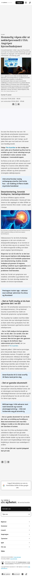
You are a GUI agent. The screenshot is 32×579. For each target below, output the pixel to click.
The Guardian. (13, 346)
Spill (2, 543)
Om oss (3, 547)
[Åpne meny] (25, 3)
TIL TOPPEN (4, 500)
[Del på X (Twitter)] (16, 104)
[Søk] (30, 2)
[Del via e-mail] (18, 104)
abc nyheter (7, 574)
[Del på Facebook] (13, 104)
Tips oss (5, 514)
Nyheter (3, 522)
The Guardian (11, 147)
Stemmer (4, 526)
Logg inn (19, 2)
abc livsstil (17, 574)
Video (3, 551)
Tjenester (4, 538)
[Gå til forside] (7, 3)
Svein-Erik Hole (13, 558)
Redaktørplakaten (22, 562)
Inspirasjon (4, 534)
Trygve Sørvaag (17, 557)
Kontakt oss (6, 509)
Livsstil (3, 530)
